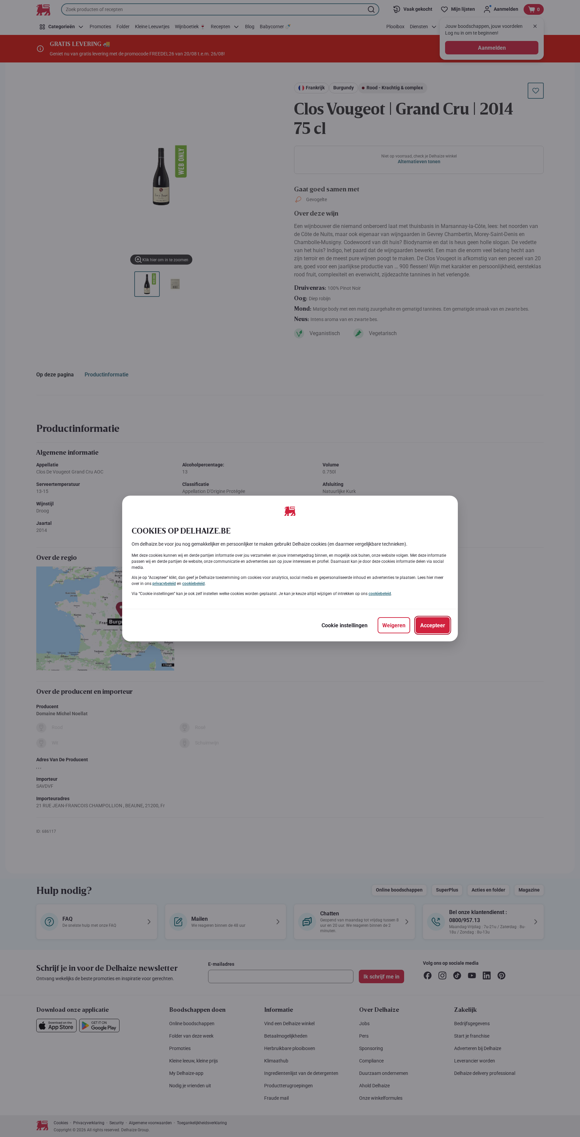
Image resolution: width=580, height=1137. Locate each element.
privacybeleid (164, 583)
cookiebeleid (193, 583)
